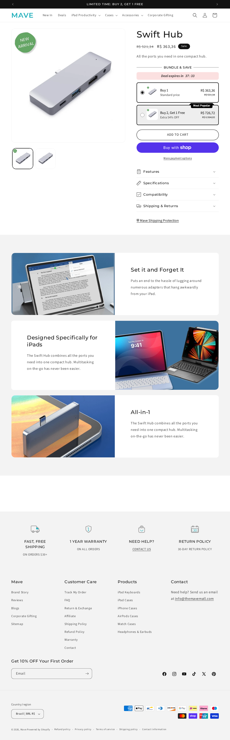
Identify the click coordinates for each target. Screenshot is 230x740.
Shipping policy (128, 729)
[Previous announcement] (13, 4)
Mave (23, 729)
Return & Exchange (78, 608)
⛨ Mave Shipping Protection (158, 220)
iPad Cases (125, 600)
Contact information (154, 729)
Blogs (15, 608)
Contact (70, 648)
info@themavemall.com (194, 598)
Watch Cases (127, 624)
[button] (85, 15)
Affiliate (70, 616)
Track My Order (75, 592)
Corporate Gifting (24, 616)
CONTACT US (142, 549)
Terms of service (105, 729)
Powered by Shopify (38, 729)
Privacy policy (83, 729)
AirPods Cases (128, 616)
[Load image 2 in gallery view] (45, 158)
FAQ (67, 600)
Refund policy (62, 729)
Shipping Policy (75, 624)
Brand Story (20, 592)
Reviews (17, 600)
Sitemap (17, 624)
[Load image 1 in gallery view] (22, 158)
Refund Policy (74, 632)
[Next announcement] (217, 4)
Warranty (71, 640)
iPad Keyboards (129, 592)
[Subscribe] (87, 673)
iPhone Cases (127, 608)
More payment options (178, 158)
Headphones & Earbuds (135, 632)
